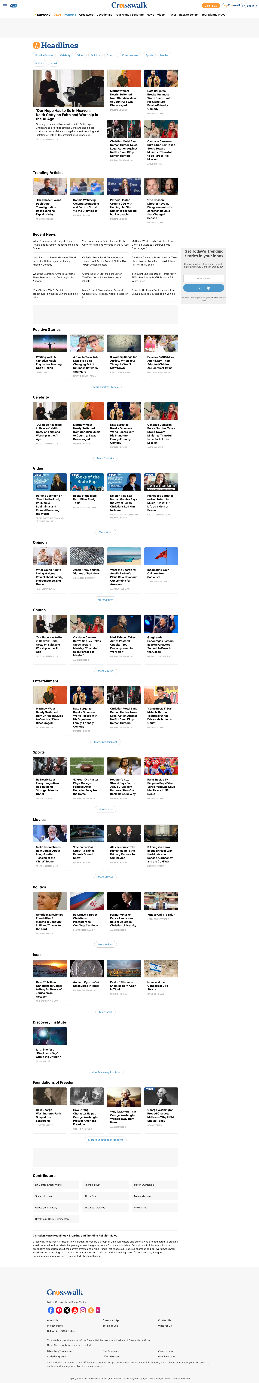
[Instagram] (82, 1310)
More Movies (105, 876)
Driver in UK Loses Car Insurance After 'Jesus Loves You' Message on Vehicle (154, 292)
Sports (149, 55)
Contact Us (164, 1320)
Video (161, 14)
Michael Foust (92, 1184)
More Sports (105, 809)
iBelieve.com (165, 1351)
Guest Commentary (46, 1207)
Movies (164, 55)
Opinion (95, 55)
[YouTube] (74, 1310)
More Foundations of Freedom (105, 1139)
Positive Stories (44, 55)
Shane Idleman (43, 1196)
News (150, 14)
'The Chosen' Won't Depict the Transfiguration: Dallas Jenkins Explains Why (55, 294)
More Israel (105, 1011)
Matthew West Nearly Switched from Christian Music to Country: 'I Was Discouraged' (152, 245)
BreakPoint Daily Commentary (52, 1218)
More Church (105, 670)
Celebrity (65, 55)
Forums (70, 14)
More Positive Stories (105, 386)
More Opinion (105, 599)
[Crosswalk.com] (129, 5)
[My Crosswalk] (232, 5)
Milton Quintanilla (144, 1184)
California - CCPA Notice (61, 1331)
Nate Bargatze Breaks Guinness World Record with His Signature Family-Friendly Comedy (54, 261)
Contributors (44, 1175)
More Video (105, 532)
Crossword (86, 14)
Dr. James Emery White (48, 1184)
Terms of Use (110, 1325)
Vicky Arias (140, 1207)
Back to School (188, 14)
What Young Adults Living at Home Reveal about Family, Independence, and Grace (55, 245)
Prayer (172, 14)
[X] (67, 1310)
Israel (54, 63)
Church (111, 55)
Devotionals (104, 14)
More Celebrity (105, 458)
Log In (250, 5)
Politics (39, 63)
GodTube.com (111, 1351)
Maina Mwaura (142, 1196)
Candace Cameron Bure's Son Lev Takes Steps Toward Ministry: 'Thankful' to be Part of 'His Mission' (155, 261)
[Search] (14, 6)
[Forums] (90, 1310)
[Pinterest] (59, 1310)
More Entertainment (105, 741)
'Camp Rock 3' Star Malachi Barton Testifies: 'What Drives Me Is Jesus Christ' (102, 277)
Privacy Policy (55, 1325)
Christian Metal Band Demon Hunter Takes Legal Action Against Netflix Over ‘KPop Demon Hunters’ (105, 261)
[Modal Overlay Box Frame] (203, 276)
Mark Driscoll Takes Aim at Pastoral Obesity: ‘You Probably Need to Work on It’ (105, 294)
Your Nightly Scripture (129, 14)
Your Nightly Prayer (213, 14)
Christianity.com (56, 1356)
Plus (57, 14)
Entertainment (130, 55)
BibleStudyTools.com (59, 1351)
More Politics (105, 944)
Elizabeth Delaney (95, 1207)
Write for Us (165, 1325)
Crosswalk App (111, 1320)
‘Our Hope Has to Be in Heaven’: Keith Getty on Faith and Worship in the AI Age (105, 243)
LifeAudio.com (111, 1356)
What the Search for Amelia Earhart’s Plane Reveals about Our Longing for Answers (54, 277)
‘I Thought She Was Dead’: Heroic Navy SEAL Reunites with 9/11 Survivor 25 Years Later (154, 277)
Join (211, 5)
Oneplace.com (166, 1356)
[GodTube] (98, 1310)
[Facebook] (51, 1310)
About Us (52, 1320)
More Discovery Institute (105, 1072)
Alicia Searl (91, 1196)
